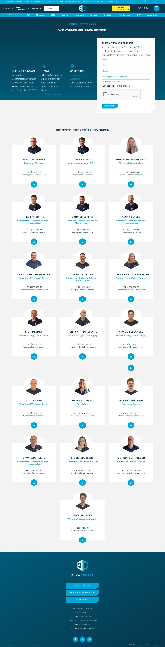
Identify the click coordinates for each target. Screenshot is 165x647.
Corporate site (83, 609)
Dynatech (108, 15)
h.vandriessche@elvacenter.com (82, 347)
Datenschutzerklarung (31, 645)
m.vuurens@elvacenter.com (82, 416)
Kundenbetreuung (83, 629)
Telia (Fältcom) (124, 15)
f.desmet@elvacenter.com (34, 347)
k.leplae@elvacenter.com (131, 232)
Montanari (40, 15)
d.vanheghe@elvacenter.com (34, 473)
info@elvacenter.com (51, 94)
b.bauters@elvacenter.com (82, 531)
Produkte (83, 600)
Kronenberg (79, 15)
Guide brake (83, 625)
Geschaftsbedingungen (13, 645)
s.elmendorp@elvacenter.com (131, 175)
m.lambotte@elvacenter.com (34, 232)
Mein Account (83, 617)
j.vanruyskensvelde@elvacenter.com (131, 290)
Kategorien (83, 586)
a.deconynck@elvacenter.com (34, 175)
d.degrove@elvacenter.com (82, 290)
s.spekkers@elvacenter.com (82, 473)
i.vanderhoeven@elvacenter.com (131, 473)
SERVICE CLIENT (153, 2)
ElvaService (83, 613)
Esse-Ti (64, 15)
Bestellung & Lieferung (83, 621)
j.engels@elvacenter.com (82, 175)
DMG (53, 15)
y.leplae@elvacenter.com (82, 232)
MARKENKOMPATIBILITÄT (83, 593)
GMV (139, 15)
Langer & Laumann (154, 15)
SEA (28, 15)
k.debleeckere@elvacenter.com (131, 347)
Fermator (94, 15)
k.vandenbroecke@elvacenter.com (34, 290)
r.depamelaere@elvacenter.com (131, 416)
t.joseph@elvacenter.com (33, 416)
